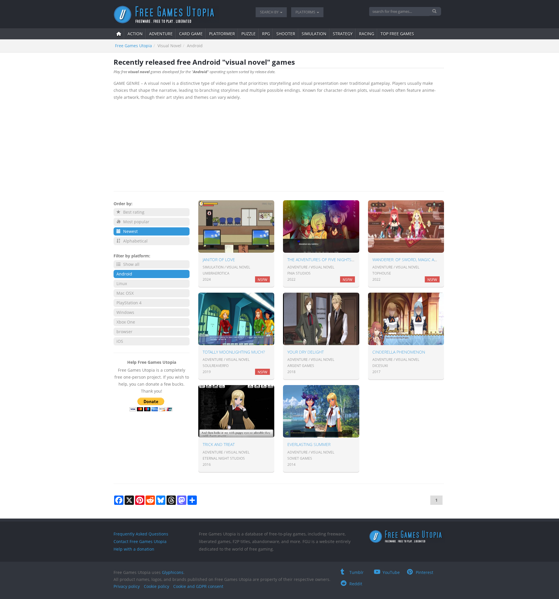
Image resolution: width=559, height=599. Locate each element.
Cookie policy (156, 586)
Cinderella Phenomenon (398, 352)
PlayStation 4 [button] (128, 302)
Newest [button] (130, 231)
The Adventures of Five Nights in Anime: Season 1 (339, 259)
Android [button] (124, 274)
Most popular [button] (135, 221)
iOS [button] (119, 341)
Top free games (397, 33)
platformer (222, 33)
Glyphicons (172, 572)
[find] (435, 11)
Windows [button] (125, 312)
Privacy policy (127, 586)
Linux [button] (121, 283)
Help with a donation (134, 549)
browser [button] (124, 331)
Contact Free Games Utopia (140, 541)
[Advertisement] (279, 144)
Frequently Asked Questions (141, 534)
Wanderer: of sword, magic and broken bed (419, 259)
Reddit (355, 583)
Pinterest (424, 572)
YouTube (391, 572)
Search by (270, 12)
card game (191, 33)
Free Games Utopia (133, 45)
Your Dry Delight (305, 352)
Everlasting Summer (308, 444)
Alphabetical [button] (135, 241)
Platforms (306, 12)
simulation (314, 33)
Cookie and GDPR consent (198, 586)
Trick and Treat (219, 444)
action (135, 33)
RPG (266, 33)
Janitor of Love (219, 259)
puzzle (248, 33)
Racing (366, 33)
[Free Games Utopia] (180, 14)
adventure (161, 33)
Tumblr (356, 572)
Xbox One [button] (125, 322)
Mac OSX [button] (125, 293)
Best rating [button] (133, 212)
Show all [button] (130, 264)
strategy (343, 33)
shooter (285, 33)
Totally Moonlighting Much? (234, 352)
